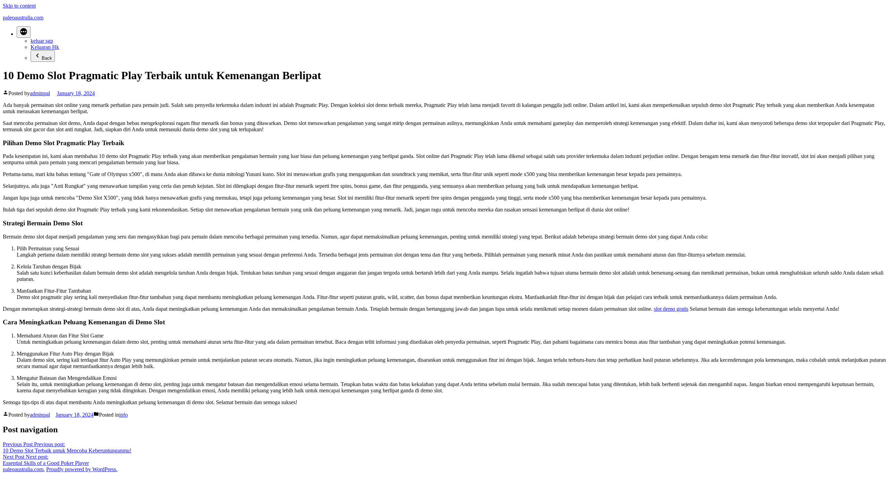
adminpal (40, 93)
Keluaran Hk (45, 47)
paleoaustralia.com (23, 17)
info (123, 415)
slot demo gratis (671, 309)
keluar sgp (42, 41)
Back (47, 58)
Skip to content (19, 6)
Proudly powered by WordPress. (81, 469)
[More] (24, 32)
